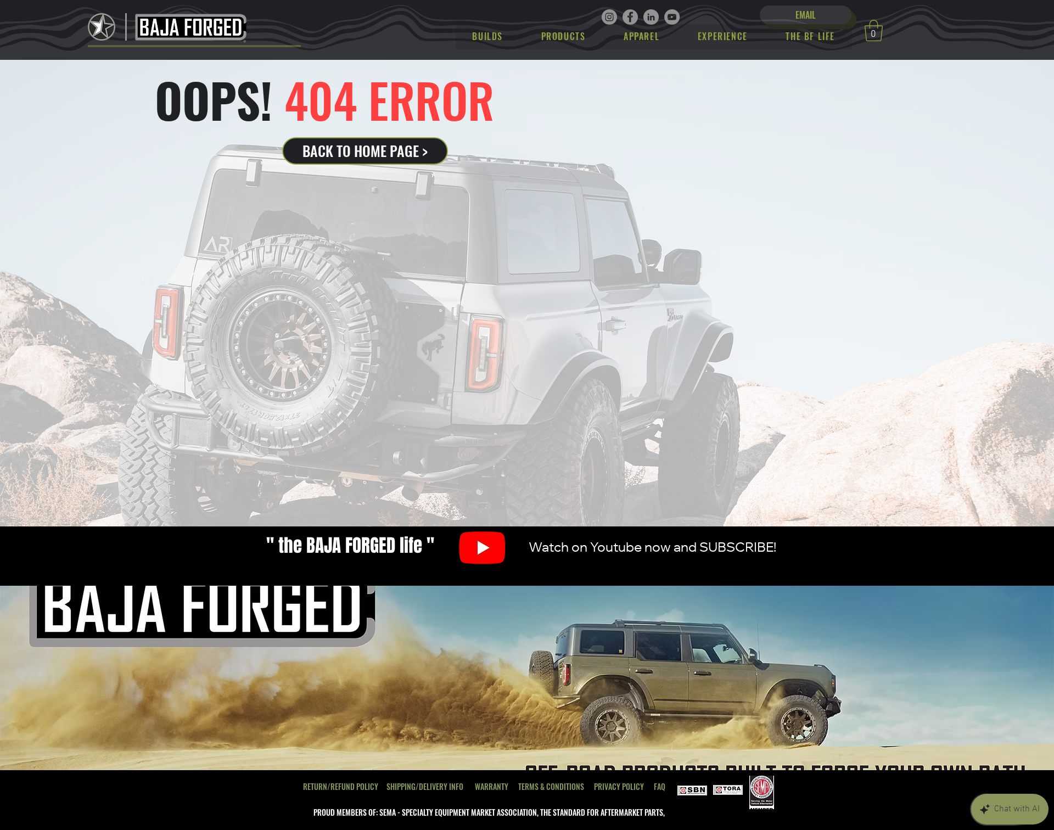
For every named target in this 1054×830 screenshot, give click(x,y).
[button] (874, 30)
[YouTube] (672, 17)
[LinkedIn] (651, 17)
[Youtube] (482, 547)
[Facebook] (630, 17)
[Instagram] (609, 17)
